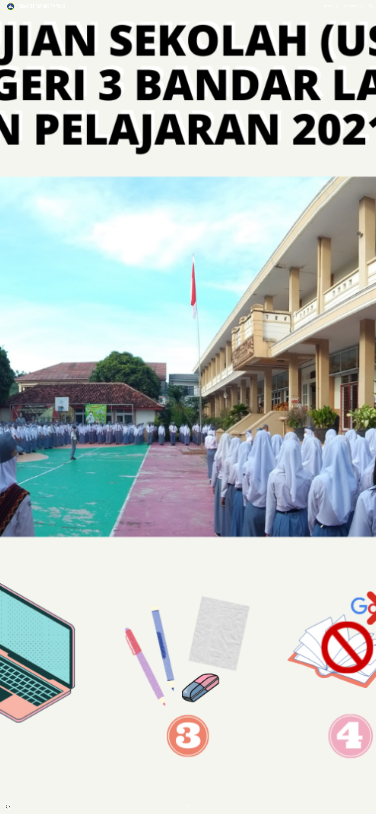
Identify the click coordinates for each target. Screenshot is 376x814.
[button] (371, 6)
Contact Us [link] (353, 6)
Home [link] (327, 6)
